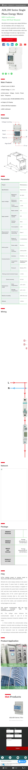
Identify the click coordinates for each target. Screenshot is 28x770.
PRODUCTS (11, 5)
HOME (5, 5)
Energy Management (21, 5)
